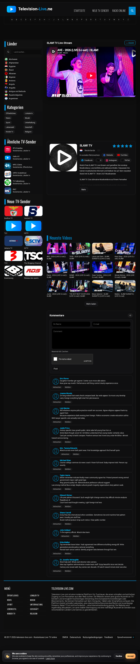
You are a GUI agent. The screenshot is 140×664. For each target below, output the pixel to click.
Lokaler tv (29, 113)
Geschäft (28, 127)
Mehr (83, 189)
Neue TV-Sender (100, 11)
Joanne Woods (66, 393)
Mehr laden (91, 304)
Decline (119, 656)
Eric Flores (64, 379)
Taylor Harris (65, 475)
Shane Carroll (65, 513)
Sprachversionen (125, 637)
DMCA (65, 637)
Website (109, 155)
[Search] (8, 51)
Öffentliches (11, 113)
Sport (8, 122)
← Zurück (130, 43)
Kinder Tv (9, 132)
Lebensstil (10, 127)
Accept (130, 656)
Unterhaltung (30, 122)
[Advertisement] (70, 32)
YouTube (124, 155)
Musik (27, 118)
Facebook (88, 160)
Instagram (113, 160)
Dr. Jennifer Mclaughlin (69, 560)
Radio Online (119, 11)
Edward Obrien (66, 495)
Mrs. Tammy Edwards (68, 448)
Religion (28, 132)
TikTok (127, 160)
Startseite (79, 11)
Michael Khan (65, 460)
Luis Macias (64, 408)
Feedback (108, 637)
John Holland (65, 530)
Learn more (50, 658)
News (8, 118)
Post (56, 369)
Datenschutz (75, 637)
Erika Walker (65, 542)
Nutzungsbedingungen (93, 637)
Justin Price (65, 428)
